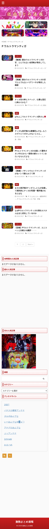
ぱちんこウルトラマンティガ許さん (29, 116)
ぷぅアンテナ (10, 433)
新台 (44, 105)
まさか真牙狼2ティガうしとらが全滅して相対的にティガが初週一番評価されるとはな (31, 191)
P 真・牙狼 (36, 199)
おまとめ (8, 445)
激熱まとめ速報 (25, 521)
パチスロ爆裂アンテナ (14, 410)
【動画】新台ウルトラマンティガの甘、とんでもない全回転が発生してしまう (30, 62)
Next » (30, 244)
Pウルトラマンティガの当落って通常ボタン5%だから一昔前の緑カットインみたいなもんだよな (31, 153)
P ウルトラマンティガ (35, 68)
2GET (6, 404)
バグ (44, 68)
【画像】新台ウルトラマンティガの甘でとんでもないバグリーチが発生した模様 (30, 82)
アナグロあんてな (12, 427)
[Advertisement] (24, 302)
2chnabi (8, 439)
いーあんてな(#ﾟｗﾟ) (14, 422)
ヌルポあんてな (11, 416)
